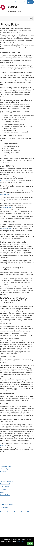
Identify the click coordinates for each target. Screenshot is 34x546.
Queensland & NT (5, 484)
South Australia (4, 487)
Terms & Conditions (5, 466)
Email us (3, 523)
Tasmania (3, 489)
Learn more (20, 541)
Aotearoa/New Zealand (6, 504)
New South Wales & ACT (7, 481)
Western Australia (5, 495)
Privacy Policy (4, 469)
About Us (10, 2)
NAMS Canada (4, 507)
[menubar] (17, 1)
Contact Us (22, 2)
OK (31, 543)
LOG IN (30, 2)
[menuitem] (11, 1)
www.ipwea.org (4, 194)
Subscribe (3, 471)
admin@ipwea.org (5, 180)
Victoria (2, 492)
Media (16, 2)
